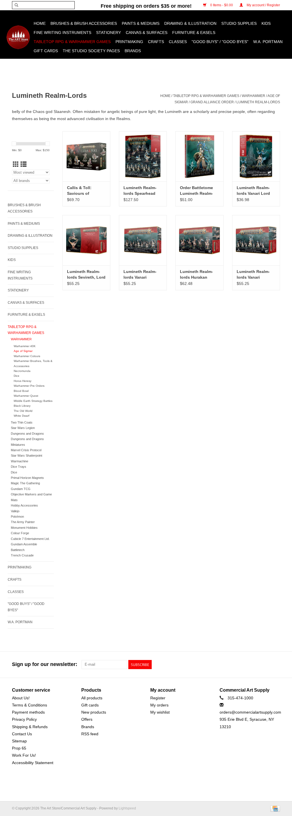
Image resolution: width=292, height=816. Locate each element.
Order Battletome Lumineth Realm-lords (196, 190)
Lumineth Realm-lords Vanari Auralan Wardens (253, 274)
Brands (133, 50)
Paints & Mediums (140, 23)
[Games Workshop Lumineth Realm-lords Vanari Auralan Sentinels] (143, 240)
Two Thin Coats (22, 422)
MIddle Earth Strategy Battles (33, 400)
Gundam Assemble (24, 544)
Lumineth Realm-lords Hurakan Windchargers (196, 274)
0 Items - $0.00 (221, 5)
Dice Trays (18, 466)
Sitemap (19, 741)
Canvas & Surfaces (146, 32)
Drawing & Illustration (190, 23)
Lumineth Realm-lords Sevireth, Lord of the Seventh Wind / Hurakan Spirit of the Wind (86, 274)
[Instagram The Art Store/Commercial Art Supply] (265, 664)
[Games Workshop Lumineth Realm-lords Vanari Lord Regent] (256, 156)
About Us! (21, 698)
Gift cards (46, 50)
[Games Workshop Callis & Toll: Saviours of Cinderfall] (86, 156)
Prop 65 (19, 748)
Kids (266, 23)
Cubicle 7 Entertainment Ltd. (30, 538)
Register (157, 698)
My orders (159, 705)
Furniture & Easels (193, 32)
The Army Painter (23, 522)
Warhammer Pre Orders (29, 385)
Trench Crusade (22, 555)
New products (93, 712)
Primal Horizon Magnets (27, 477)
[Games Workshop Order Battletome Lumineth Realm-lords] (199, 156)
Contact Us (22, 734)
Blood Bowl (21, 390)
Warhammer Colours (27, 356)
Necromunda (22, 370)
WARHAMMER (253, 96)
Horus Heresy (22, 380)
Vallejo (15, 511)
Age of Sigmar (23, 351)
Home (40, 23)
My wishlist (160, 712)
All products (91, 698)
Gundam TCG (21, 489)
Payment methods (28, 712)
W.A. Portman (268, 41)
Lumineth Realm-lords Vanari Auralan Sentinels (140, 274)
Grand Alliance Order (212, 102)
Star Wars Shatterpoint (26, 455)
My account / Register (263, 5)
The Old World (23, 410)
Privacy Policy (24, 719)
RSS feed (89, 734)
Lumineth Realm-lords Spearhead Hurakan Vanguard (141, 190)
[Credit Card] (274, 808)
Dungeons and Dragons (27, 433)
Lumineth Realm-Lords (258, 102)
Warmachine (19, 461)
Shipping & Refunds (30, 726)
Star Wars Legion (23, 428)
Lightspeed (127, 808)
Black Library (22, 405)
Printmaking (129, 41)
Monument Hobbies (24, 527)
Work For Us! (24, 755)
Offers (86, 719)
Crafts (156, 41)
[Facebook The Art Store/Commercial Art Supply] (254, 664)
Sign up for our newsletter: (44, 664)
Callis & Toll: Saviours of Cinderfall (79, 190)
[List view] (24, 164)
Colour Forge (20, 533)
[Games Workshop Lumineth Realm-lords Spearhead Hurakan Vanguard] (143, 156)
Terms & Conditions (29, 705)
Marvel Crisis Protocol (26, 450)
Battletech (18, 550)
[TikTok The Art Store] (275, 664)
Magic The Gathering (25, 483)
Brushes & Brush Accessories (83, 23)
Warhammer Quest (26, 395)
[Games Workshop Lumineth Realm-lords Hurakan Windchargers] (199, 240)
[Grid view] (16, 164)
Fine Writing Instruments (62, 32)
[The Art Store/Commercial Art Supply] (18, 37)
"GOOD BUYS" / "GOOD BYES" (220, 41)
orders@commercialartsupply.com (250, 712)
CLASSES (178, 41)
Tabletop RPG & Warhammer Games (72, 41)
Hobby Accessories (24, 505)
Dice (16, 375)
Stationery (108, 32)
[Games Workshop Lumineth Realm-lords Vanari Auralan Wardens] (256, 240)
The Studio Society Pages (91, 50)
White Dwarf (21, 415)
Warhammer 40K (25, 346)
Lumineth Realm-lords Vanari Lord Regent (253, 190)
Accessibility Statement (32, 762)
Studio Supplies (239, 23)
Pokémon (17, 516)
